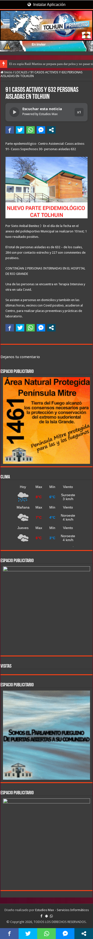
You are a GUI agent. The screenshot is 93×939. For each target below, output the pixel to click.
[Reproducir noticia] (14, 112)
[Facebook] (41, 916)
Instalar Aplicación (48, 4)
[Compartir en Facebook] (9, 130)
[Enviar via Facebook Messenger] (41, 130)
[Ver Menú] (6, 22)
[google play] (46, 916)
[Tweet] (20, 130)
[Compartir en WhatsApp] (30, 130)
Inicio (7, 72)
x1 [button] (79, 112)
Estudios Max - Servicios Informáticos (62, 910)
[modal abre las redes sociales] (51, 130)
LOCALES (21, 72)
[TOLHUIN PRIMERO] (46, 25)
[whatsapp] (51, 916)
